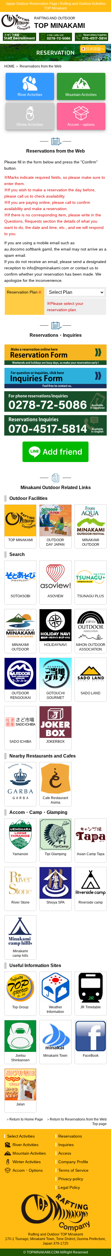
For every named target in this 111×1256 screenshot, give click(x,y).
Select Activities (21, 1136)
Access (64, 1153)
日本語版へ (95, 49)
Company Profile (73, 1161)
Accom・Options (28, 1170)
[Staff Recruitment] (19, 35)
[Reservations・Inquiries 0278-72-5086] (55, 35)
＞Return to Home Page (24, 1119)
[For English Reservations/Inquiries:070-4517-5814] (55, 418)
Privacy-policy (70, 1179)
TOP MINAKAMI (59, 22)
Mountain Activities (29, 1153)
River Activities (25, 1144)
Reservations (70, 1136)
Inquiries (66, 1144)
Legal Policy (69, 1187)
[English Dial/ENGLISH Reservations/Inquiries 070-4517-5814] (91, 35)
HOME (9, 66)
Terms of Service (73, 1170)
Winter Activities (27, 1161)
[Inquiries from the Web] (55, 370)
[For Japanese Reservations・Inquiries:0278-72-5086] (55, 394)
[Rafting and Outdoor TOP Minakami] (15, 22)
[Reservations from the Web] (55, 347)
